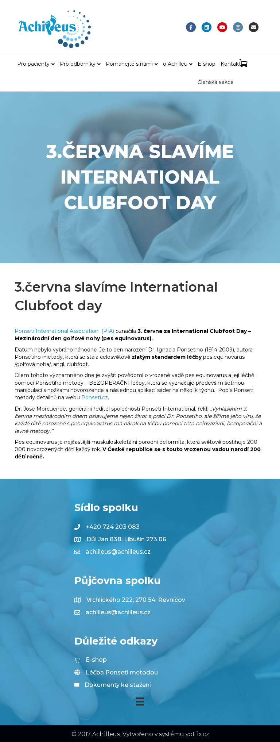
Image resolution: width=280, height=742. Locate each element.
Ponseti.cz (94, 397)
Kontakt (231, 64)
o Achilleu (175, 64)
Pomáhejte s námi (129, 64)
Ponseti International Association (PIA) (64, 331)
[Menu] (140, 701)
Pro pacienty (33, 64)
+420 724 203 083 (113, 526)
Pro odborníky (78, 64)
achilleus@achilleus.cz (118, 551)
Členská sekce (216, 82)
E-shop (206, 64)
